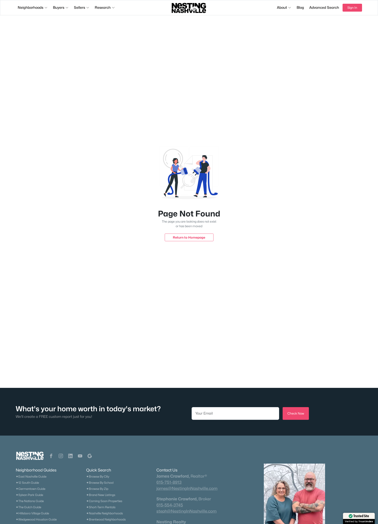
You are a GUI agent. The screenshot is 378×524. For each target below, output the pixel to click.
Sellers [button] (79, 7)
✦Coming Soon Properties (104, 501)
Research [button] (103, 7)
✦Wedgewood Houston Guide (36, 519)
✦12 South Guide (27, 482)
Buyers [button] (58, 7)
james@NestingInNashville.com (186, 488)
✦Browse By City (97, 476)
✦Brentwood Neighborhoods (106, 519)
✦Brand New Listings (100, 495)
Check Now (295, 413)
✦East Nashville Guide (31, 476)
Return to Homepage (189, 237)
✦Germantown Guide (30, 489)
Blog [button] (300, 7)
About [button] (282, 7)
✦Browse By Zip (97, 489)
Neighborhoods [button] (30, 7)
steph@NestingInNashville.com (186, 511)
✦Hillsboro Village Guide (32, 513)
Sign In (352, 7)
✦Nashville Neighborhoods (104, 513)
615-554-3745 (169, 505)
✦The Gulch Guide (28, 507)
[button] (51, 456)
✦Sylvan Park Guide (29, 495)
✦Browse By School (100, 482)
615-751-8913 (169, 482)
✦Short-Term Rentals (101, 507)
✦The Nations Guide (30, 501)
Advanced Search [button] (324, 7)
